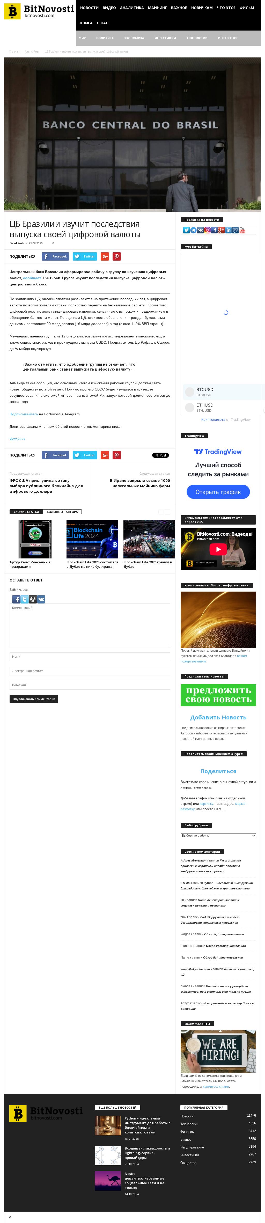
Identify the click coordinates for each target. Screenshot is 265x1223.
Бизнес (186, 1139)
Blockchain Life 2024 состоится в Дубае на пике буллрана (92, 564)
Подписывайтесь (24, 414)
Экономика (134, 38)
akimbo (19, 243)
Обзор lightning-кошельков (224, 934)
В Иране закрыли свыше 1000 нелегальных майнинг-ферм (140, 483)
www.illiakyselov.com (195, 969)
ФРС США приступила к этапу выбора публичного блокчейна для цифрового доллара (46, 486)
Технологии (197, 38)
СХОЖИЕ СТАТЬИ (26, 512)
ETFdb (185, 883)
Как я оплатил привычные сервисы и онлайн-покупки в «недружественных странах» (211, 866)
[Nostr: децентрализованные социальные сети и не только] (108, 1181)
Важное (179, 7)
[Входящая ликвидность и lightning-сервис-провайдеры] (108, 1155)
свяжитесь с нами (216, 1086)
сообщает (32, 278)
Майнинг (157, 7)
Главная (14, 51)
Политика (105, 38)
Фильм (247, 7)
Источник (17, 439)
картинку (206, 804)
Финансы (187, 1132)
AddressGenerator (193, 860)
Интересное (228, 38)
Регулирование (192, 1147)
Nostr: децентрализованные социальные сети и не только (144, 1180)
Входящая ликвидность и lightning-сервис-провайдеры (147, 1153)
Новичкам (202, 7)
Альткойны (32, 51)
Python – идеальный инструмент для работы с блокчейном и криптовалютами (147, 1125)
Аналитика (132, 7)
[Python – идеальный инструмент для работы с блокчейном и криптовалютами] (108, 1125)
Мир (82, 38)
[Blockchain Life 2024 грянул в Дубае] (149, 539)
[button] (253, 38)
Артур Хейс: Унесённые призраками (30, 564)
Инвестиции (165, 38)
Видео (109, 7)
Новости (89, 7)
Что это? (226, 7)
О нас (102, 22)
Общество (188, 1163)
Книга (86, 22)
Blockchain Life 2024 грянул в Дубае (147, 564)
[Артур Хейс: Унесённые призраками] (35, 539)
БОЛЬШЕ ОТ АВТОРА (62, 512)
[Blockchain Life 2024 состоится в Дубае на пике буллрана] (92, 539)
